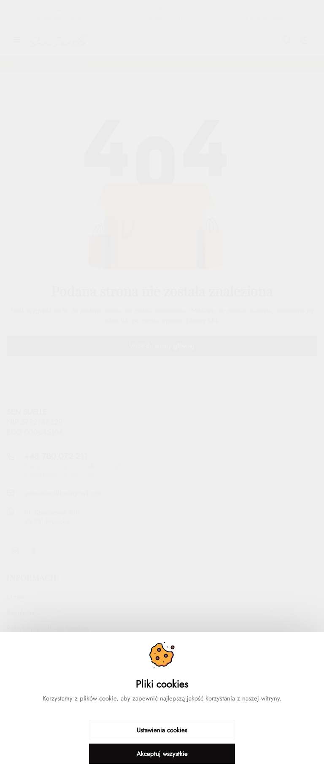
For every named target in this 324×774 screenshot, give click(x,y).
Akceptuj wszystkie (162, 753)
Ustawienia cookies (162, 730)
